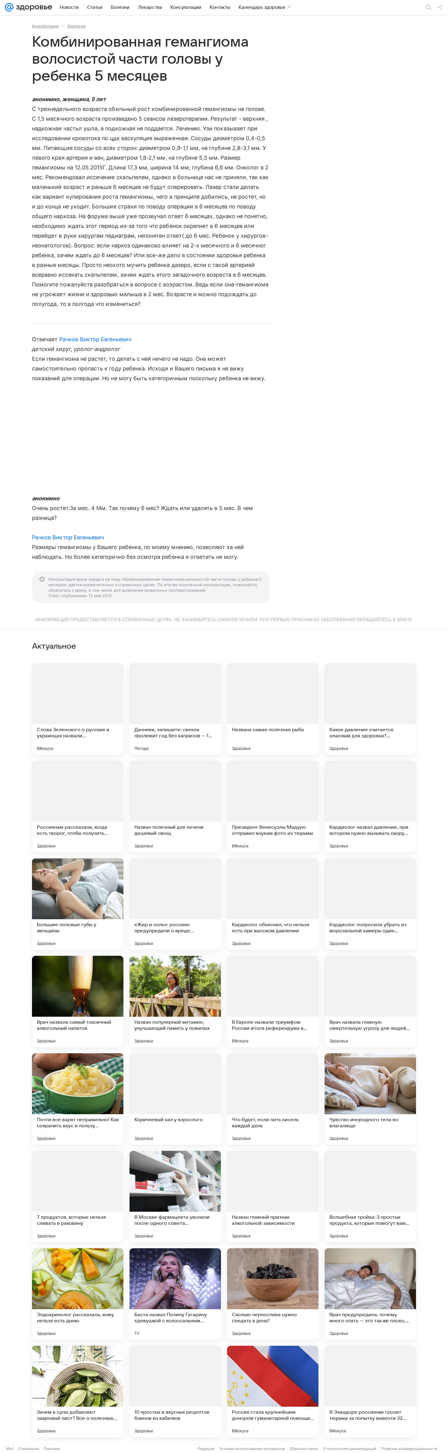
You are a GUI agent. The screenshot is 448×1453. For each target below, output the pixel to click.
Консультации (45, 25)
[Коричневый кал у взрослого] (175, 1099)
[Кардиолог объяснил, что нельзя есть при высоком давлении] (272, 904)
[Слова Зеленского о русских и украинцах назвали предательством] (77, 709)
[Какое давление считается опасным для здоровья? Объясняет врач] (370, 709)
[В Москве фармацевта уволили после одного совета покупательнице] (175, 1196)
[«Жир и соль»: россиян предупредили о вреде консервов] (175, 904)
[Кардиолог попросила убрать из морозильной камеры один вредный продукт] (370, 904)
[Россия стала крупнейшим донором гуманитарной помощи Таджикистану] (272, 1391)
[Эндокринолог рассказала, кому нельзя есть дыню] (77, 1294)
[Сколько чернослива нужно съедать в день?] (272, 1294)
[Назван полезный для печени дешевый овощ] (175, 806)
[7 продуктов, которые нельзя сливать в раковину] (77, 1196)
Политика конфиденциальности (409, 1448)
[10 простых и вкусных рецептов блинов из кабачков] (175, 1391)
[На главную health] (32, 7)
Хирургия (76, 25)
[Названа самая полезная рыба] (272, 709)
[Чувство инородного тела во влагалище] (370, 1099)
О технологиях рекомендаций (349, 1448)
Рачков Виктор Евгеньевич (95, 339)
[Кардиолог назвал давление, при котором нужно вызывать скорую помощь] (370, 806)
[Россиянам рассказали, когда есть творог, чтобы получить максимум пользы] (77, 806)
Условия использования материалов (252, 1448)
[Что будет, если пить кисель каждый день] (272, 1099)
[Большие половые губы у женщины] (77, 904)
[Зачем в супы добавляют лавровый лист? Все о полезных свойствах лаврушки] (77, 1391)
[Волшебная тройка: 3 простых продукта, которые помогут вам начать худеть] (370, 1196)
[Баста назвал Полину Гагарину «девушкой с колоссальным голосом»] (175, 1294)
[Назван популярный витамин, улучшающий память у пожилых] (175, 1001)
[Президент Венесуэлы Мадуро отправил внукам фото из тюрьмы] (272, 806)
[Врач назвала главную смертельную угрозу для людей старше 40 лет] (370, 1001)
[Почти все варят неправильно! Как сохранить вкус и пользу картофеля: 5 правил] (77, 1099)
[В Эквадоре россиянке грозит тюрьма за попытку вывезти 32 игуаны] (370, 1391)
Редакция (206, 1448)
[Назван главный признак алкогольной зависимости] (272, 1196)
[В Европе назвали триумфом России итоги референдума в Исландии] (272, 1001)
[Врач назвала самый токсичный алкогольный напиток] (77, 1001)
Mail (9, 1448)
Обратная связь (304, 1448)
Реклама (52, 1448)
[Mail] (9, 7)
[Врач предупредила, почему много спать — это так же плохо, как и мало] (370, 1294)
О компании (28, 1448)
